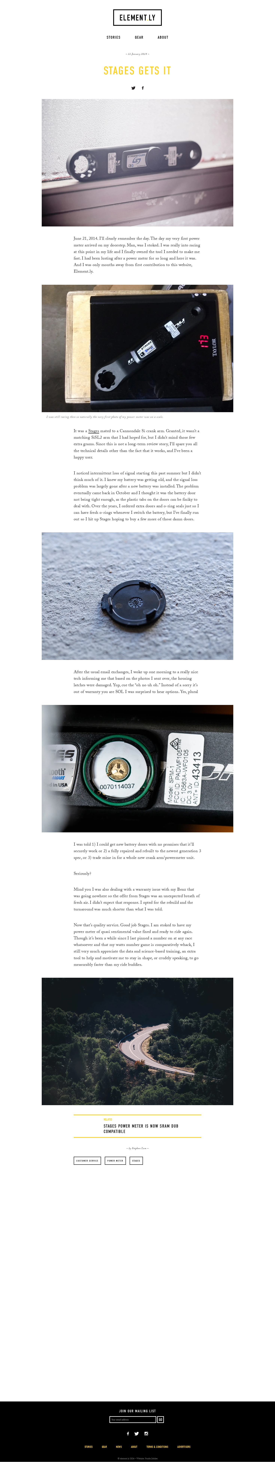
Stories (114, 37)
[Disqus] (137, 1232)
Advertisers (183, 1447)
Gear (139, 37)
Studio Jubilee (151, 1459)
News (119, 1447)
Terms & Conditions (157, 1447)
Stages (93, 431)
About (163, 37)
